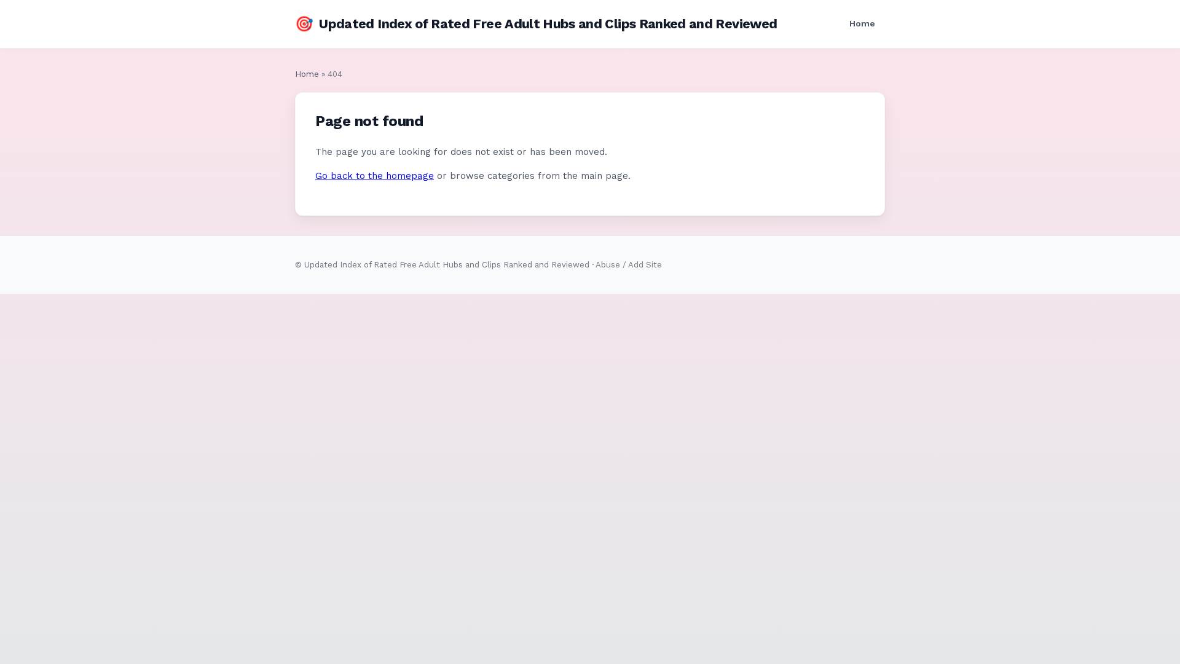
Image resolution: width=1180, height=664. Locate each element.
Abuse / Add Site (629, 264)
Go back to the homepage (374, 175)
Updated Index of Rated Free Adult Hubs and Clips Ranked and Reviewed (536, 24)
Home (862, 23)
